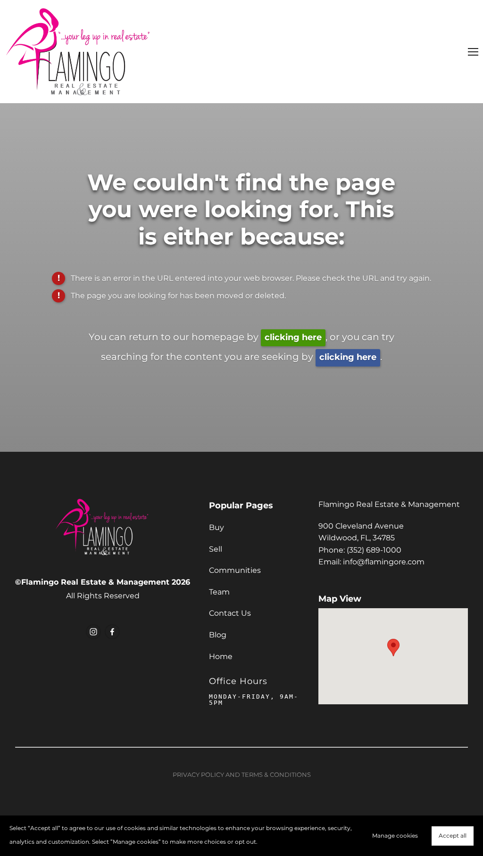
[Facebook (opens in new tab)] (112, 631)
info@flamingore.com (384, 562)
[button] (393, 647)
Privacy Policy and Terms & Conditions (242, 775)
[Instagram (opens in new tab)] (93, 631)
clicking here (293, 337)
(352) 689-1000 (374, 550)
